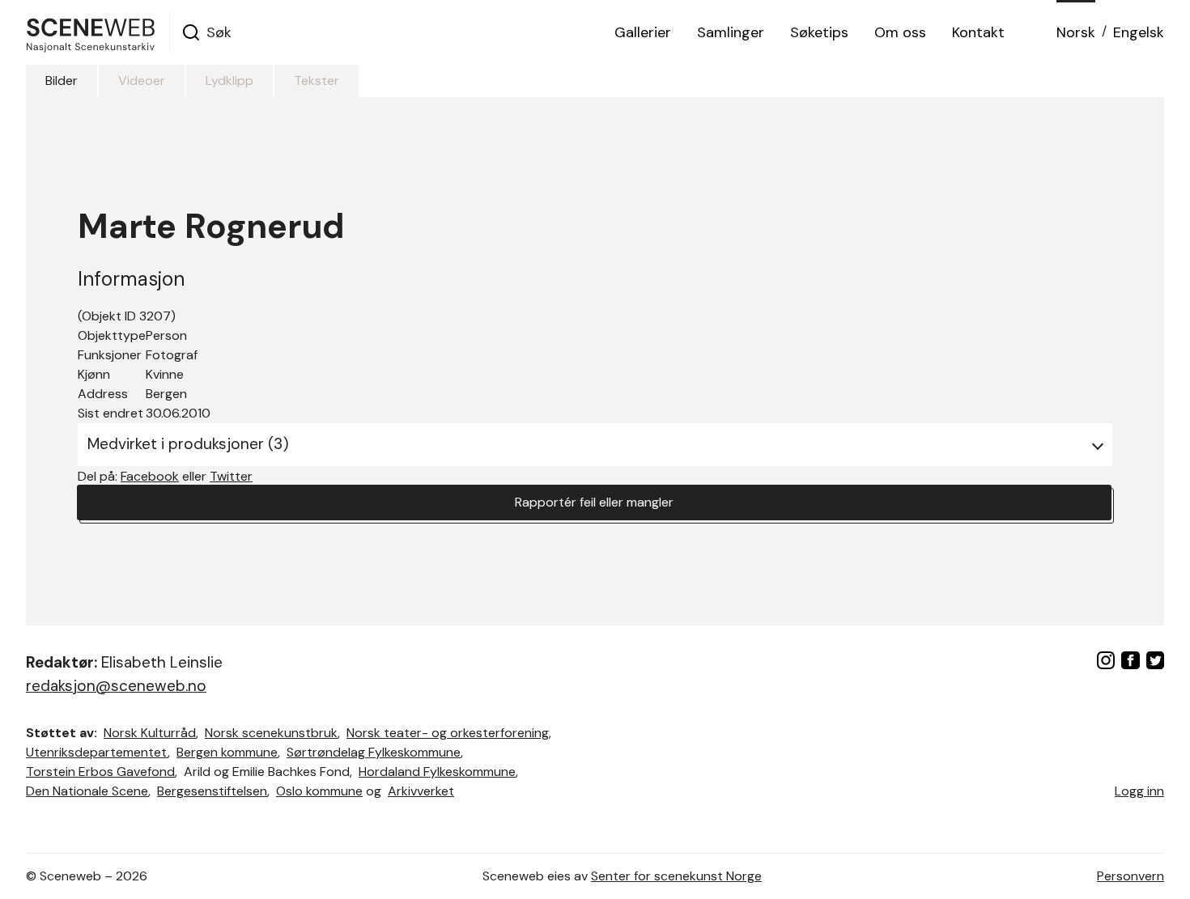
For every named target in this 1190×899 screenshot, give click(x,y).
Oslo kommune (319, 790)
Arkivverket (421, 790)
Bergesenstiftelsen (212, 790)
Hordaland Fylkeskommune (437, 771)
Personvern (1130, 875)
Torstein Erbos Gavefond (100, 771)
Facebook (150, 476)
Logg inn (1139, 790)
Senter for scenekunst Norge (676, 875)
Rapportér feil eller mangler (594, 502)
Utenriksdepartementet (97, 752)
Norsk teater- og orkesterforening (447, 732)
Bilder (61, 80)
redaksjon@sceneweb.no (116, 686)
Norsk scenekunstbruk (271, 732)
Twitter (231, 476)
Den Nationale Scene (87, 790)
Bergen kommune (227, 752)
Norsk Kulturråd (150, 732)
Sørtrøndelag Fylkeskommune (374, 752)
